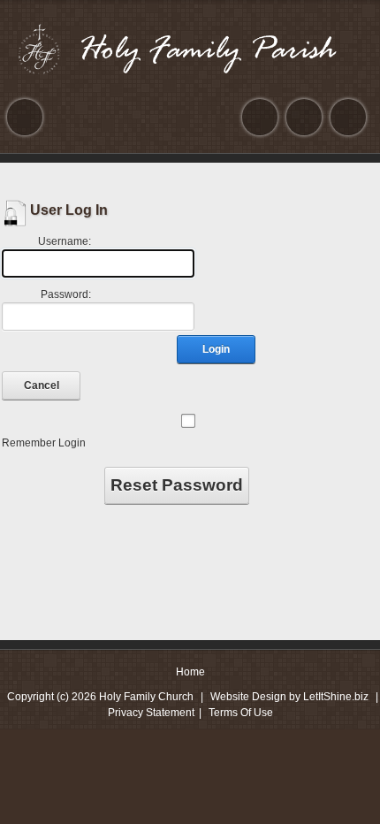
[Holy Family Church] (189, 48)
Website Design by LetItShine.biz (289, 696)
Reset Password (176, 485)
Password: (66, 294)
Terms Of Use (241, 712)
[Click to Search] (348, 117)
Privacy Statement (151, 712)
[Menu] (24, 117)
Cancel (41, 385)
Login (216, 349)
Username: (64, 241)
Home (190, 672)
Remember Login (44, 443)
